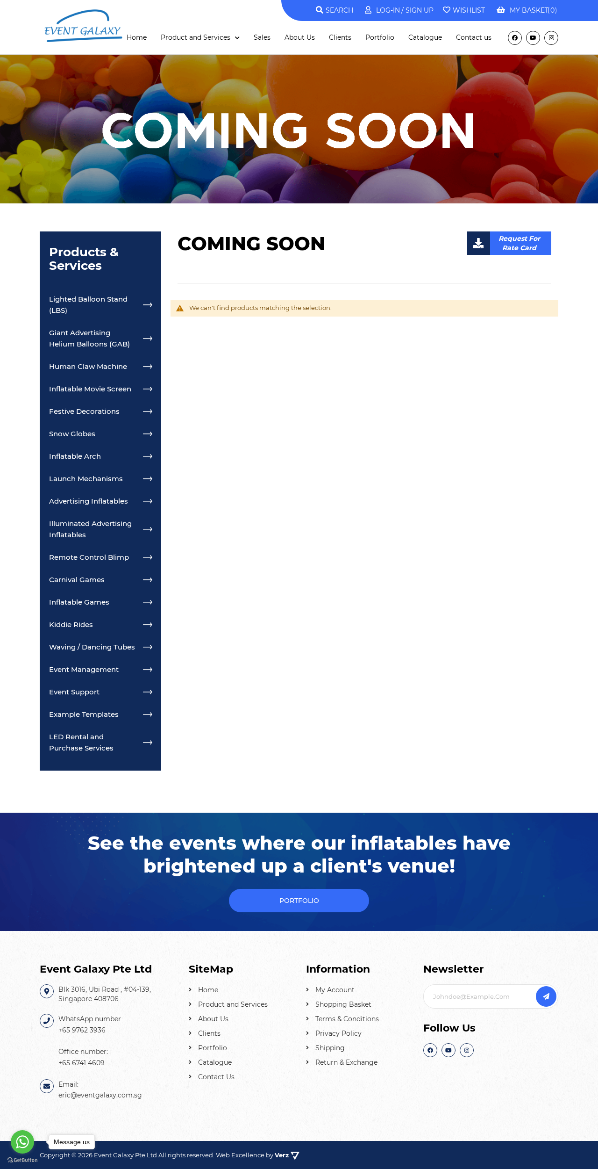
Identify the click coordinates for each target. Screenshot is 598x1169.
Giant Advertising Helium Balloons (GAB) (89, 338)
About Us (213, 1019)
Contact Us (216, 1077)
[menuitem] (137, 37)
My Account (335, 990)
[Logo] (84, 24)
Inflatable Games (79, 602)
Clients (209, 1033)
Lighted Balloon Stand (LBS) (88, 305)
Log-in (388, 10)
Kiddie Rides (71, 624)
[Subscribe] (546, 996)
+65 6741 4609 (81, 1063)
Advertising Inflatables (88, 501)
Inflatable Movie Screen (90, 388)
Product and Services (233, 1004)
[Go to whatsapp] (22, 1142)
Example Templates (84, 714)
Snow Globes (72, 433)
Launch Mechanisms (86, 478)
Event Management (84, 669)
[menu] (309, 37)
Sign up (419, 10)
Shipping (330, 1048)
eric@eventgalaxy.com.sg (100, 1095)
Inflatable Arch (75, 456)
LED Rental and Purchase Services (81, 742)
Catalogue (215, 1062)
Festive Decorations (84, 411)
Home (208, 990)
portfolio (299, 900)
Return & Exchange (346, 1062)
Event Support (74, 691)
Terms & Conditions (347, 1019)
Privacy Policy (338, 1033)
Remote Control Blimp (89, 557)
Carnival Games (77, 579)
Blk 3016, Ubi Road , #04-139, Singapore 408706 (104, 994)
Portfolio (212, 1048)
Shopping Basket (343, 1004)
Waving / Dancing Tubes (92, 646)
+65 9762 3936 (82, 1030)
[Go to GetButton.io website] (22, 1159)
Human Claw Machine (88, 366)
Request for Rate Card (519, 243)
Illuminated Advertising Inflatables (90, 529)
